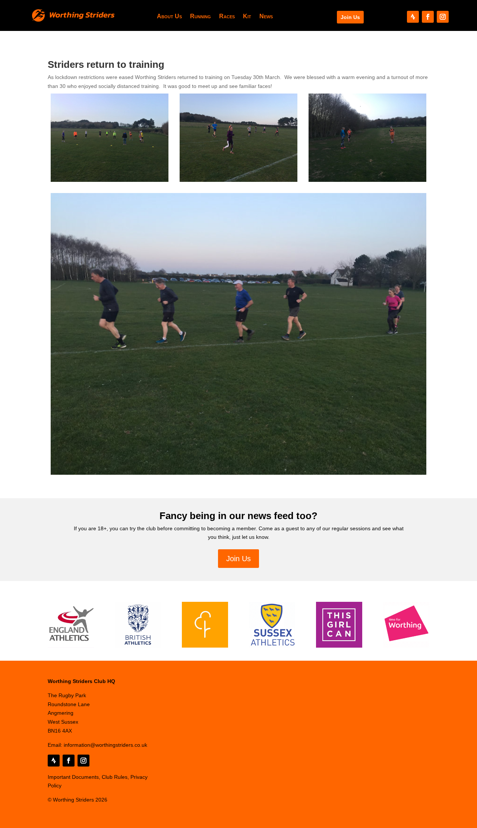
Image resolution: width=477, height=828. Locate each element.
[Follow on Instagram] (443, 17)
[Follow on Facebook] (428, 17)
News (266, 16)
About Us (169, 16)
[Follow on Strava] (413, 17)
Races (227, 16)
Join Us (350, 17)
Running (200, 16)
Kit (247, 16)
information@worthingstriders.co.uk (105, 745)
